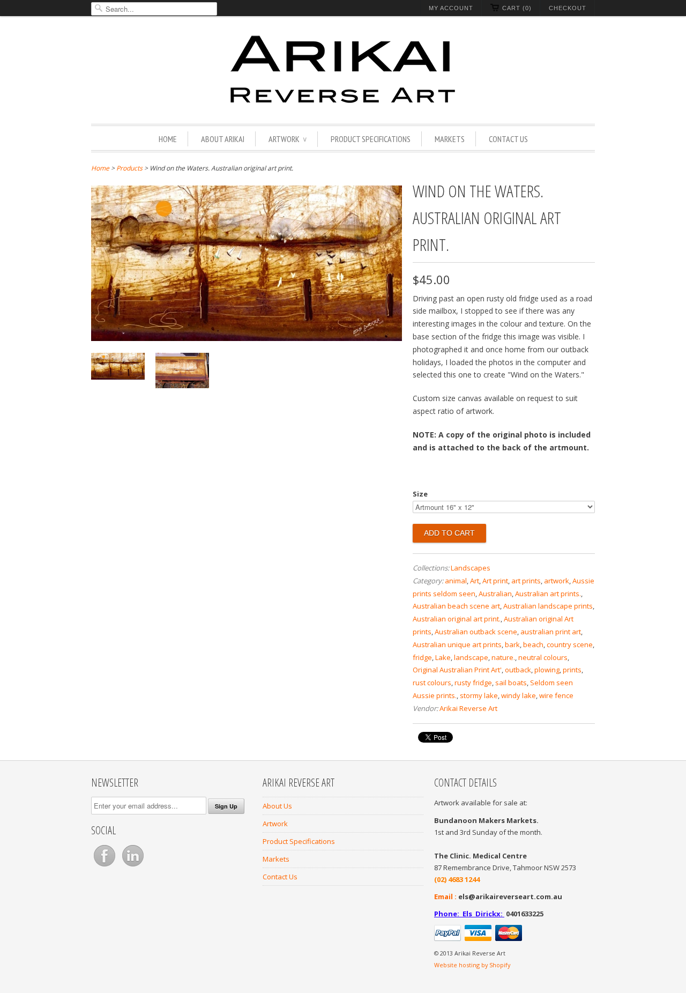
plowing (547, 670)
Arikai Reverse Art (468, 708)
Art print (495, 581)
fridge (422, 657)
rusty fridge (473, 682)
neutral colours (543, 657)
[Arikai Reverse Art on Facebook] (105, 866)
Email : (445, 896)
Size (420, 494)
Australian (495, 593)
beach (533, 644)
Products (129, 168)
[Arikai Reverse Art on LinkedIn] (133, 866)
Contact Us (508, 139)
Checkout (567, 8)
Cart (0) (517, 8)
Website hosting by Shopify (472, 965)
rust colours (432, 682)
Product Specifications (371, 139)
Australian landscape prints (548, 606)
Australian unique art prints (457, 644)
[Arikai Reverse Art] (343, 71)
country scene (570, 644)
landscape (471, 657)
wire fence (556, 695)
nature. (503, 657)
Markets (450, 139)
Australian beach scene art (456, 606)
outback (518, 670)
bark (512, 644)
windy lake (518, 695)
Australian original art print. (457, 619)
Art (474, 581)
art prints (526, 581)
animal (456, 581)
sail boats (511, 682)
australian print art (550, 631)
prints (572, 670)
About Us (277, 806)
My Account (451, 8)
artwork (556, 581)
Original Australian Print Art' (457, 670)
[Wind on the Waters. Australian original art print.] (246, 338)
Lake (443, 657)
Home (168, 139)
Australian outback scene (476, 631)
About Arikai (222, 139)
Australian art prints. (548, 593)
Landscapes (470, 568)
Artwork (288, 139)
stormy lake (479, 695)
